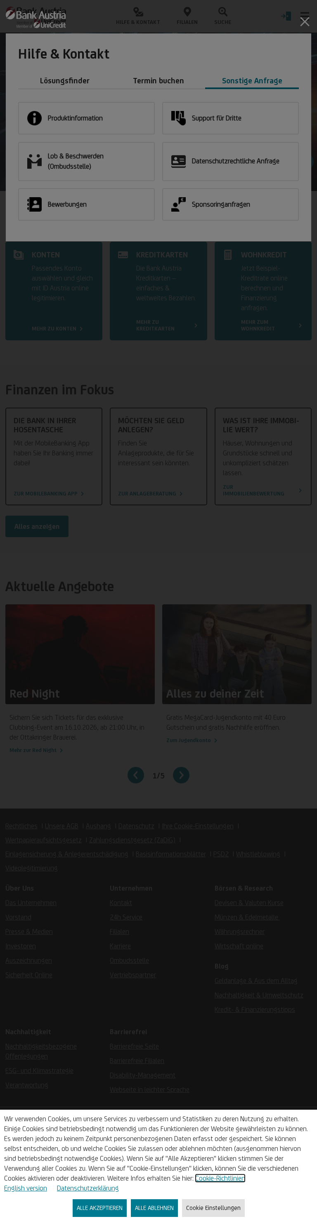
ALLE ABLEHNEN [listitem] (154, 1207)
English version (25, 1188)
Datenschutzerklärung (88, 1188)
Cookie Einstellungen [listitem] (213, 1207)
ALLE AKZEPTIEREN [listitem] (100, 1207)
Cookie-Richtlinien (220, 1178)
